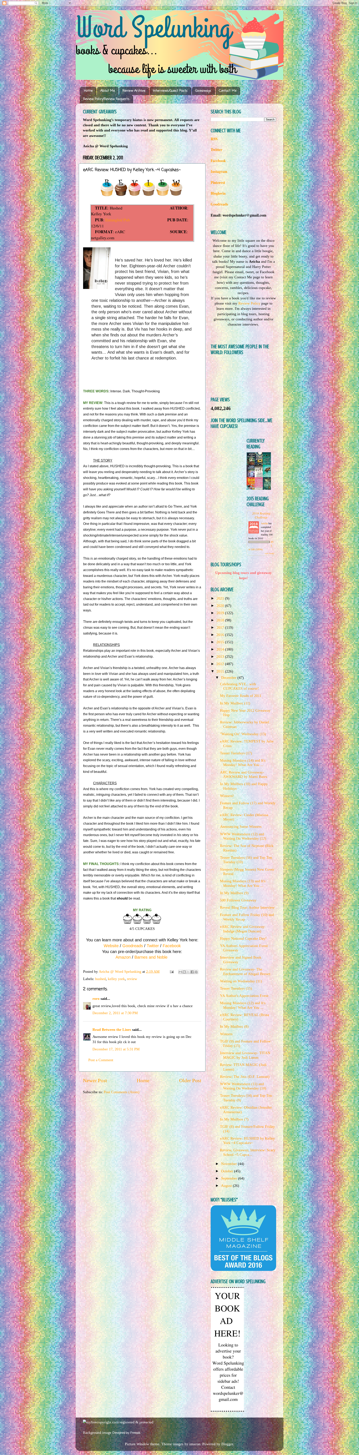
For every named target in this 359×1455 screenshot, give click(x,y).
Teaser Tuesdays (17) (236, 753)
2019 (220, 613)
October (227, 1171)
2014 (220, 649)
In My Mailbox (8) (234, 1026)
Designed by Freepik (126, 1432)
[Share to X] (188, 972)
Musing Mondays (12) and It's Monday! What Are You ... (243, 1005)
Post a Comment (100, 1060)
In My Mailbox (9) (234, 893)
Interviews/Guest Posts (170, 90)
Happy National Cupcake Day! (243, 938)
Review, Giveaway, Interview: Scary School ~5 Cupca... (247, 1152)
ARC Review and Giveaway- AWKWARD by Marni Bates (243, 774)
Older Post (190, 1080)
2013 (220, 656)
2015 (220, 642)
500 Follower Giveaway (238, 900)
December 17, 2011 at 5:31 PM (116, 1049)
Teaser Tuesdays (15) (236, 988)
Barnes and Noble (150, 957)
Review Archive (134, 90)
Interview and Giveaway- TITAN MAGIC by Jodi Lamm (245, 1055)
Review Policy (249, 303)
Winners (226, 1034)
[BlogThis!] (184, 972)
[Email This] (180, 972)
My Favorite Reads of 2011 (240, 696)
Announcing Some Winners (241, 826)
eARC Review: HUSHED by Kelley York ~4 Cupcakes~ (247, 1140)
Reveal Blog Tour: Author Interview (247, 907)
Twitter (153, 945)
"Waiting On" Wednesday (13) (243, 734)
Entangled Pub (117, 220)
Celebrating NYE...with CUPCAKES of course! (239, 686)
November (229, 1164)
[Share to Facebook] (192, 972)
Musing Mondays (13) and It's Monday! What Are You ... (243, 883)
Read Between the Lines (111, 1029)
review (132, 979)
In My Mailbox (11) (235, 703)
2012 (220, 664)
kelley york (116, 979)
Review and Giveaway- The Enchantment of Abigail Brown (245, 971)
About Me (107, 90)
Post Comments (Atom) (121, 1092)
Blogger (227, 1444)
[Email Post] (171, 971)
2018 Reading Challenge (261, 515)
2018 (220, 620)
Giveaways (203, 90)
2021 (220, 598)
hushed (100, 979)
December (229, 677)
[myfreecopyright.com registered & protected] (118, 1422)
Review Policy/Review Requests (106, 99)
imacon (194, 1444)
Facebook (172, 945)
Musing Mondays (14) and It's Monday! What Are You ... (243, 762)
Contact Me (227, 90)
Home (88, 90)
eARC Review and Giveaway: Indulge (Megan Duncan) (243, 929)
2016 (220, 635)
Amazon (123, 957)
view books (269, 553)
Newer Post (95, 1080)
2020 (220, 606)
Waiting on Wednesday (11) (241, 981)
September (229, 1178)
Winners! (227, 796)
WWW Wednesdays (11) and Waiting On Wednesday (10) (243, 1086)
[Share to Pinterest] (196, 972)
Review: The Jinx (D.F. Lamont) (244, 1077)
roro (96, 998)
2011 (220, 671)
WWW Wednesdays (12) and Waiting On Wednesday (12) (243, 836)
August (227, 1186)
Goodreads (132, 945)
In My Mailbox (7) (234, 1119)
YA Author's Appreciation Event (244, 996)
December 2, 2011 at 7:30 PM (115, 1013)
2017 (220, 627)
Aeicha (264, 523)
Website (111, 945)
